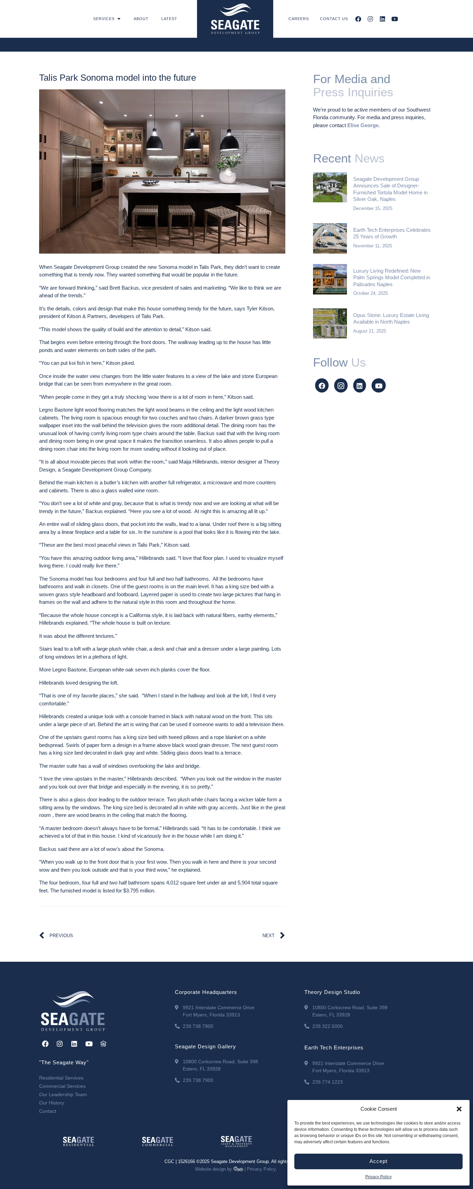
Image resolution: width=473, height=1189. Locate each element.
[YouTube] (379, 385)
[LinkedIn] (359, 385)
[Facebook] (358, 19)
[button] (459, 1109)
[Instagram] (370, 19)
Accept (378, 1161)
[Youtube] (394, 19)
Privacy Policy (378, 1176)
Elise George (362, 125)
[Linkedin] (382, 19)
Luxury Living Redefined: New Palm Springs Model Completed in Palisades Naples (391, 277)
